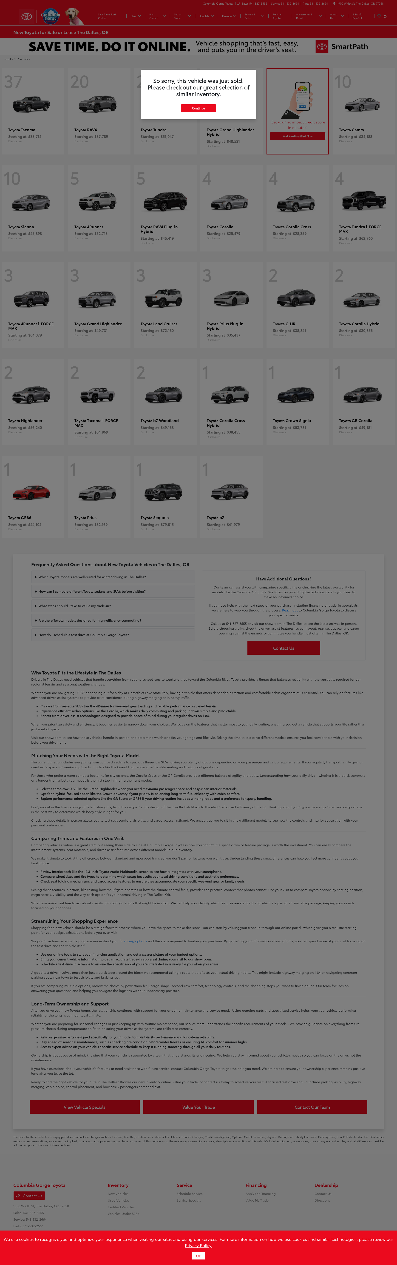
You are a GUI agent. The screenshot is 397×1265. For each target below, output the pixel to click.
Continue (198, 108)
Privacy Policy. (198, 1245)
